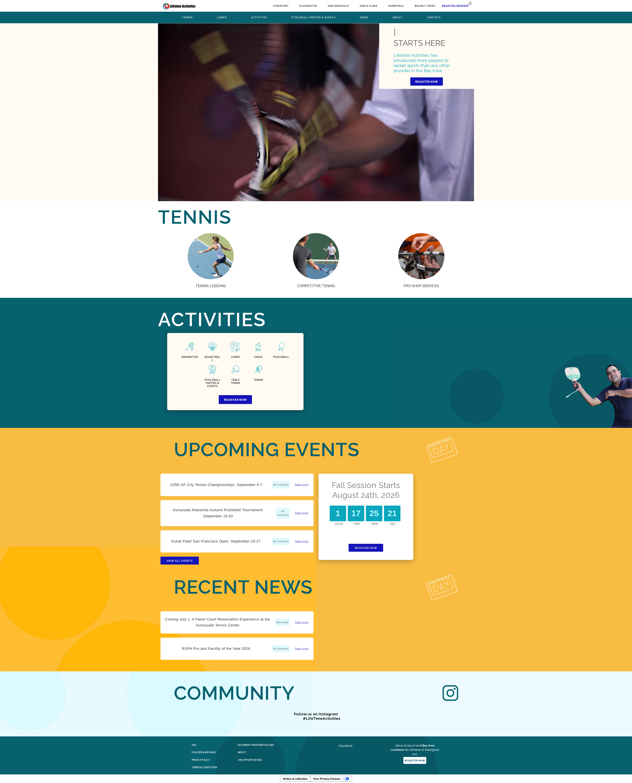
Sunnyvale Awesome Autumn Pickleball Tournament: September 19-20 (218, 513)
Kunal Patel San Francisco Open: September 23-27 (216, 541)
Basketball (212, 358)
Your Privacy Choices (326, 778)
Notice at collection (295, 778)
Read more (301, 484)
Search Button (457, 17)
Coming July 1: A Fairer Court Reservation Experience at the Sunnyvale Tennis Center (217, 622)
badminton (190, 357)
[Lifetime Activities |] (179, 5)
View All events (180, 560)
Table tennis (235, 381)
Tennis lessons (211, 286)
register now (235, 399)
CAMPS (235, 357)
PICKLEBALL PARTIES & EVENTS (212, 383)
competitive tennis (316, 286)
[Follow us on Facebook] (340, 754)
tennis (258, 379)
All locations (281, 484)
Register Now (366, 548)
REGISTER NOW (426, 81)
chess (258, 357)
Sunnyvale (282, 622)
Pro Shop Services (421, 286)
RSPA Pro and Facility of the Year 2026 (216, 649)
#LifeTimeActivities (321, 718)
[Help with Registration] (470, 4)
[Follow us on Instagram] (348, 754)
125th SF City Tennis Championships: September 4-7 (216, 485)
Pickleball (281, 357)
